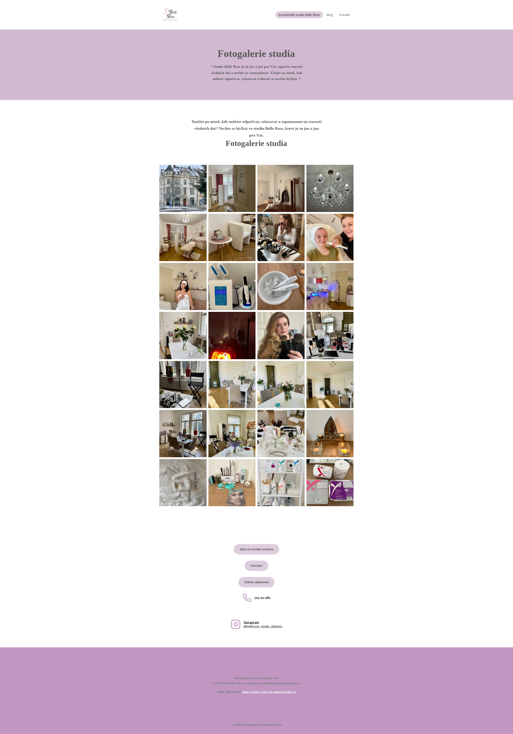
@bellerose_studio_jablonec (263, 626)
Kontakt (344, 15)
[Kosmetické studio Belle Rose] (169, 14)
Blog (329, 15)
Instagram (251, 622)
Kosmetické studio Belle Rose (299, 15)
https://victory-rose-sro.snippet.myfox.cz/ (269, 691)
